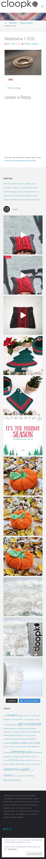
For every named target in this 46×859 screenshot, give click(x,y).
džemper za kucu (10, 719)
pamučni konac (15, 735)
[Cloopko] (19, 4)
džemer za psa (28, 716)
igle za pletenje (29, 724)
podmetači (38, 752)
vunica (7, 775)
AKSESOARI (13, 23)
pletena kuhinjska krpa (20, 739)
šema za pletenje (27, 776)
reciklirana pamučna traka (21, 756)
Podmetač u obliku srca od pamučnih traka (20, 187)
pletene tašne (25, 746)
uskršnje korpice (35, 764)
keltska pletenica (10, 728)
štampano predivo (12, 779)
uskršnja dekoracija (22, 764)
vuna (31, 770)
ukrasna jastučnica (26, 760)
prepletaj (6, 756)
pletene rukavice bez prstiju (25, 742)
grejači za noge (34, 719)
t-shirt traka (13, 760)
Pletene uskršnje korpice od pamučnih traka (20, 192)
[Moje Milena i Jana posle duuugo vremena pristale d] (23, 234)
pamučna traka (26, 732)
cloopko (12, 715)
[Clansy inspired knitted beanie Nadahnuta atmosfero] (23, 315)
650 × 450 (11, 44)
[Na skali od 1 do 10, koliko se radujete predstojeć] (23, 435)
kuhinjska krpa (23, 728)
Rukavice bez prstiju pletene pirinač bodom (20, 195)
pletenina (7, 752)
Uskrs (11, 763)
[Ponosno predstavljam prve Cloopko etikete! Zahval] (23, 596)
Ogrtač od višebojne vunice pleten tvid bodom (21, 199)
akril (4, 716)
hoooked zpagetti (10, 724)
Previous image (14, 88)
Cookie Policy (12, 849)
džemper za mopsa (23, 719)
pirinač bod (25, 735)
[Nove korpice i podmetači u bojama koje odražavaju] (23, 355)
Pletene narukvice (26, 23)
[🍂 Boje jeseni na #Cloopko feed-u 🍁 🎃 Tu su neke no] (23, 476)
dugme (20, 715)
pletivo (30, 752)
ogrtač (18, 732)
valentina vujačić (16, 769)
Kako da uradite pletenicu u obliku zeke (19, 184)
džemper (36, 715)
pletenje (18, 751)
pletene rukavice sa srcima (11, 747)
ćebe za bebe (17, 776)
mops (14, 732)
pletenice (36, 746)
